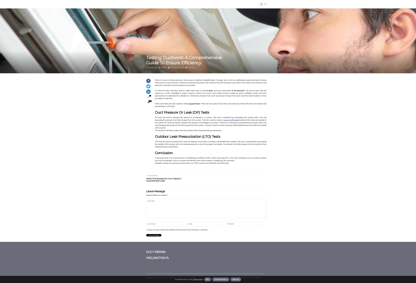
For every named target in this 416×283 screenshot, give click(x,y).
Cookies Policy (198, 279)
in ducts (191, 104)
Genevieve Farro (153, 67)
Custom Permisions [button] (220, 279)
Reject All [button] (236, 279)
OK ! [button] (207, 279)
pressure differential (231, 120)
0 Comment (191, 67)
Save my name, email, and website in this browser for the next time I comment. (178, 230)
